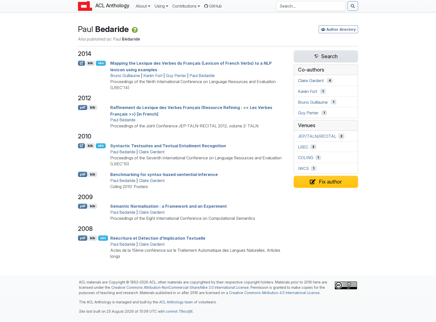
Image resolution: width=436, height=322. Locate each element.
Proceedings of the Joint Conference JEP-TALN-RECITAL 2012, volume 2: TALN (184, 125)
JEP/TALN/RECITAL (317, 136)
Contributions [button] (184, 6)
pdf (82, 107)
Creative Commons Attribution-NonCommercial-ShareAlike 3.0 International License (180, 287)
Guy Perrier (176, 75)
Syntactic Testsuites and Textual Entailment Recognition (168, 145)
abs (101, 63)
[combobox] (310, 6)
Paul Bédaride (202, 75)
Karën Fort (152, 75)
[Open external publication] (81, 63)
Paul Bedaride (122, 151)
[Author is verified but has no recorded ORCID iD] (134, 29)
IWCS (303, 168)
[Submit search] (352, 6)
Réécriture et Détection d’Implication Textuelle (157, 238)
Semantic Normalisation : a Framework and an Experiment (168, 206)
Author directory (341, 29)
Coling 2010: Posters (129, 186)
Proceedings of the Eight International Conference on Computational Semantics (182, 218)
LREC (303, 146)
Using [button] (159, 6)
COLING (305, 157)
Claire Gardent (152, 151)
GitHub (215, 6)
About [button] (141, 6)
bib (90, 63)
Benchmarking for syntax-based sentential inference (164, 174)
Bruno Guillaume (125, 75)
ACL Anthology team (176, 302)
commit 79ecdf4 (179, 311)
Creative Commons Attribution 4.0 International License (274, 293)
